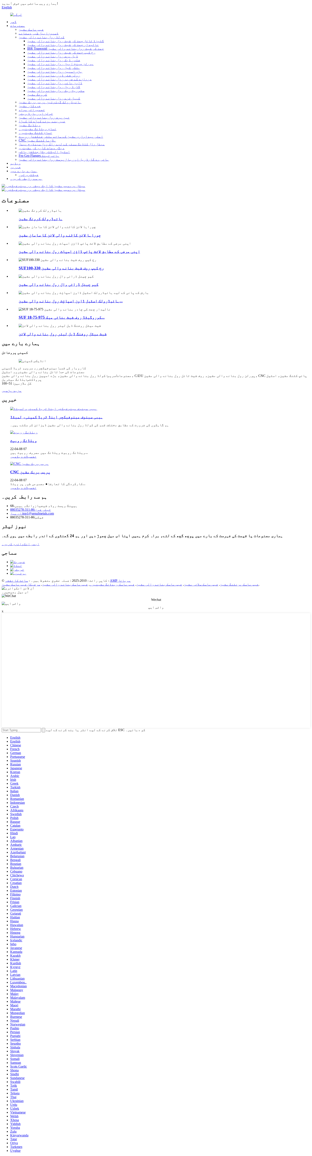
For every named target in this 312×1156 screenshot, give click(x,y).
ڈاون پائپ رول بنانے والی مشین (54, 83)
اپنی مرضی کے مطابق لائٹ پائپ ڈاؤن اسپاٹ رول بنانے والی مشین (79, 251)
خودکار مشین (30, 106)
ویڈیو (15, 163)
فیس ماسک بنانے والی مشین (159, 584)
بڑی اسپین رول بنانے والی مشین (54, 71)
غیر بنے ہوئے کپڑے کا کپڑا (42, 121)
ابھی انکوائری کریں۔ (20, 544)
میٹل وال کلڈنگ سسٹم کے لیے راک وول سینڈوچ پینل (62, 144)
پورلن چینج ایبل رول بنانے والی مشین (60, 64)
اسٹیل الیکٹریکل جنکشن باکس (44, 152)
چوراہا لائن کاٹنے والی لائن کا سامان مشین (60, 235)
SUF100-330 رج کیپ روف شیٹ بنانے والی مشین (61, 268)
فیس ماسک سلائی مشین (201, 584)
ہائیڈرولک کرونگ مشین (41, 218)
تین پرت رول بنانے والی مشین (44, 117)
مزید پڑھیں (12, 390)
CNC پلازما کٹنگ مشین (37, 140)
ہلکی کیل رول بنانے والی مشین (53, 67)
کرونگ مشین (37, 94)
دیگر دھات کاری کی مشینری (42, 148)
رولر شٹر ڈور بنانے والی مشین (53, 75)
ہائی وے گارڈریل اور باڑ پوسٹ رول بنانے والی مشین (64, 159)
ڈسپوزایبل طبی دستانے (39, 33)
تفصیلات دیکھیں (23, 456)
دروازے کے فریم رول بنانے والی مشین (59, 79)
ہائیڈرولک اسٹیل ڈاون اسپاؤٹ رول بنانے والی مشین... (71, 301)
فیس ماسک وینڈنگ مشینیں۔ (112, 584)
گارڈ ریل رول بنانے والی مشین (53, 87)
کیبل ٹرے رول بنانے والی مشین (53, 98)
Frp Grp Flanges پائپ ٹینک (39, 155)
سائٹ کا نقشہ (16, 580)
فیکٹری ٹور (29, 175)
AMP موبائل (120, 580)
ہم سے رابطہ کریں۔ (26, 178)
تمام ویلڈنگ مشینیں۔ (37, 129)
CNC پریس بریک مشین (30, 472)
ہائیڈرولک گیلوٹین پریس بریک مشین (50, 102)
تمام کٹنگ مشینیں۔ (35, 132)
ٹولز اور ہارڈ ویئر (36, 113)
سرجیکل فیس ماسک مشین (21, 584)
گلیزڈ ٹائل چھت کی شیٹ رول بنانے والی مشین (65, 41)
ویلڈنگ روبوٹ (23, 440)
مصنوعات (17, 25)
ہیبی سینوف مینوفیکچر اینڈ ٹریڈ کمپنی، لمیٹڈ (56, 417)
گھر (13, 22)
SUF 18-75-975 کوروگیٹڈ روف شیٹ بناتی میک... (62, 317)
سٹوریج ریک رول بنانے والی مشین (55, 90)
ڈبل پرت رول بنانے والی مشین (52, 56)
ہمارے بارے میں (23, 171)
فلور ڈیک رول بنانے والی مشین (53, 60)
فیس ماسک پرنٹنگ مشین (239, 584)
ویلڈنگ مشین (30, 125)
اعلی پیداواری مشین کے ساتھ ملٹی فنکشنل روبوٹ (61, 136)
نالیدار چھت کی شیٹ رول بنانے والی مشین (63, 45)
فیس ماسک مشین (31, 29)
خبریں (15, 167)
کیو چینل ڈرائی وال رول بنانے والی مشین (58, 284)
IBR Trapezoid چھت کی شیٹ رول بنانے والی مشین (65, 48)
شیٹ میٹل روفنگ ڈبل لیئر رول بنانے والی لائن (63, 334)
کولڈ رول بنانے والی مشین (42, 37)
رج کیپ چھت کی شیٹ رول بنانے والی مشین (61, 52)
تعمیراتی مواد (32, 110)
